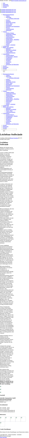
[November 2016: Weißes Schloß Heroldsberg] (13, 421)
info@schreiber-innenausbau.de (18, 0)
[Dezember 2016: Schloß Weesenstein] (7, 421)
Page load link (3, 437)
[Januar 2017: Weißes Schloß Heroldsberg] (2, 421)
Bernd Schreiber (14, 138)
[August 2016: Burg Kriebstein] (2, 426)
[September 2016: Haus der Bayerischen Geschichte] (23, 421)
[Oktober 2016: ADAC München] (18, 421)
